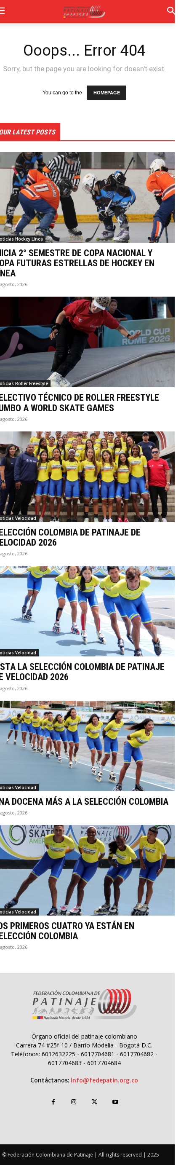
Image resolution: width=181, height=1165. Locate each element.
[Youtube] (115, 1102)
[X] (94, 1102)
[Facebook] (53, 1102)
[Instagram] (74, 1102)
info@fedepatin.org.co (104, 1080)
